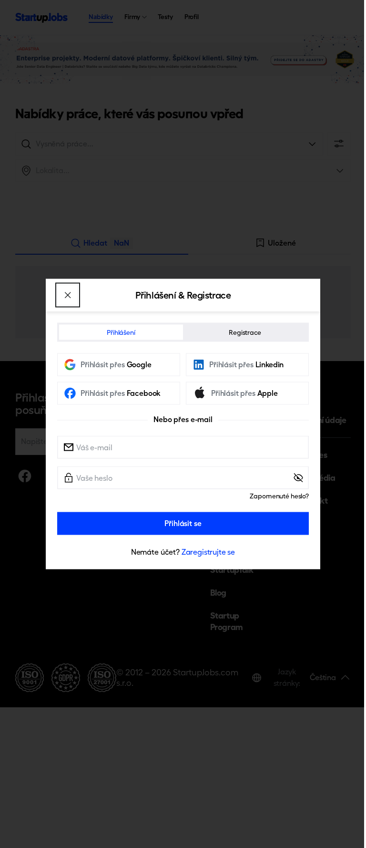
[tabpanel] (183, 455)
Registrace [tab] (245, 332)
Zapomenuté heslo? (279, 496)
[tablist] (183, 332)
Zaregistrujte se (208, 552)
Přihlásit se (182, 523)
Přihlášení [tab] (121, 332)
